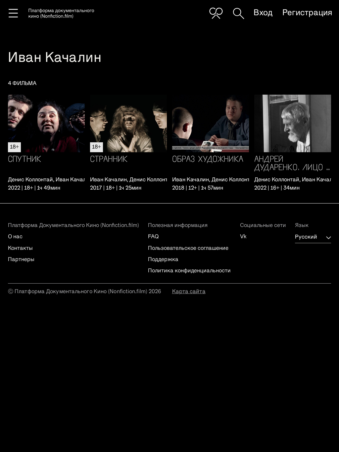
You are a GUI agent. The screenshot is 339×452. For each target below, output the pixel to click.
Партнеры (21, 259)
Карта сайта (189, 291)
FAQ (153, 237)
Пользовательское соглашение (188, 248)
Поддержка (163, 259)
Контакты (20, 248)
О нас (15, 237)
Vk (243, 237)
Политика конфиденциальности (189, 271)
